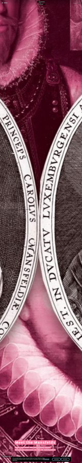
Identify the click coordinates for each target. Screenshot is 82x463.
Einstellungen (46, 459)
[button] (5, 3)
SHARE (65, 456)
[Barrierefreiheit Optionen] (79, 3)
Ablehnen (65, 459)
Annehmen (56, 459)
